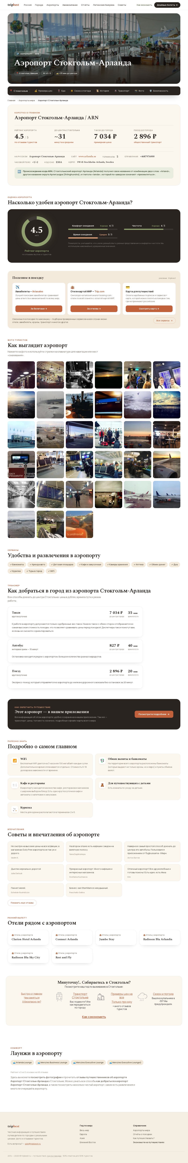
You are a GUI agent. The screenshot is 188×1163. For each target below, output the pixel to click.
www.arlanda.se (87, 156)
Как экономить (144, 5)
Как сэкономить (94, 1017)
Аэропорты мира (27, 100)
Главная (11, 100)
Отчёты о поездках (142, 1134)
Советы (122, 5)
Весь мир (84, 1130)
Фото (139, 90)
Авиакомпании (70, 5)
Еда (61, 90)
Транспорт (121, 90)
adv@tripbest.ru (33, 1143)
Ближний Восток (88, 1142)
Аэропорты (53, 5)
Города (39, 5)
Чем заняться (32, 997)
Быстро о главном (31, 993)
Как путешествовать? (144, 1138)
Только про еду (121, 1002)
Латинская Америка (103, 5)
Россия (28, 5)
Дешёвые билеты (167, 5)
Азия (82, 1138)
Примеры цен (43, 90)
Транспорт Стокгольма (80, 995)
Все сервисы (164, 320)
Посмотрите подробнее (154, 714)
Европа (83, 1134)
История (102, 90)
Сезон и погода (80, 90)
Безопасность (158, 90)
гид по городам (54, 1156)
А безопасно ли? (31, 1001)
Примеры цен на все (121, 995)
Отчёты (85, 5)
